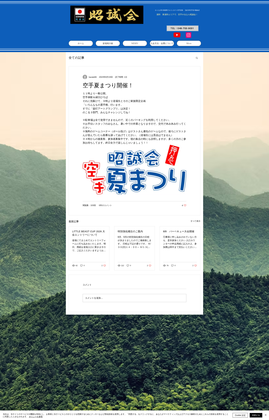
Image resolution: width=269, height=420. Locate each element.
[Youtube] (177, 35)
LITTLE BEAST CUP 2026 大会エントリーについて (88, 233)
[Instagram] (188, 35)
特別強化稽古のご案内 (130, 231)
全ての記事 (76, 57)
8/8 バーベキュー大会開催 (178, 231)
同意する (256, 415)
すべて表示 (195, 221)
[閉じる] (265, 415)
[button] (196, 58)
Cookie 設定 (240, 415)
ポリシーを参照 (36, 416)
